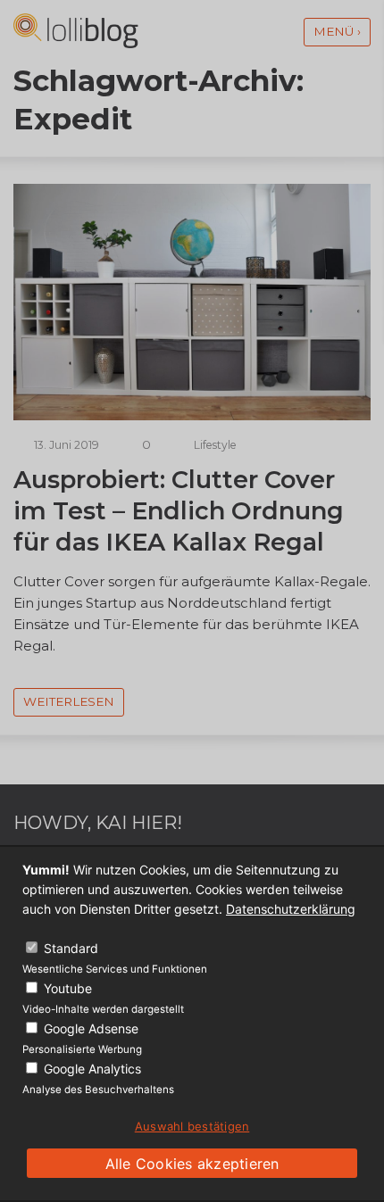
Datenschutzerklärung (290, 908)
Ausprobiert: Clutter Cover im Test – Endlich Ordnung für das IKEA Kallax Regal (178, 511)
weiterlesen (68, 701)
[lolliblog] (75, 30)
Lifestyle (215, 445)
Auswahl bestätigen (192, 1126)
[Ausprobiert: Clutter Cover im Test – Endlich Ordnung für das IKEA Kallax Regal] (192, 415)
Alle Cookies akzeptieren (192, 1164)
